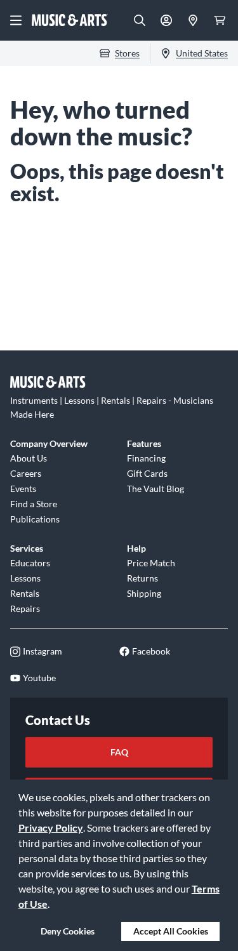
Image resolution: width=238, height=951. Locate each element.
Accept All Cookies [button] (170, 931)
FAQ (119, 752)
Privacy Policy (50, 827)
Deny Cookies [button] (68, 931)
